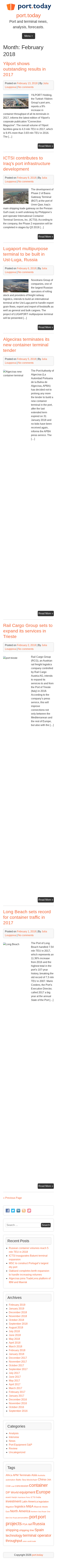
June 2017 (15, 1376)
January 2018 (16, 1354)
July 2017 (14, 1373)
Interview (14, 1437)
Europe (43, 1491)
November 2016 (18, 1403)
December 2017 (18, 1357)
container (38, 1485)
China (42, 1479)
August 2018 (16, 1327)
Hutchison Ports (24, 1497)
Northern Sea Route (38, 1512)
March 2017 (15, 1388)
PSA (24, 1524)
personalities (23, 1518)
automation (10, 1480)
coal (12, 1486)
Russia (38, 1523)
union (25, 1541)
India (38, 1497)
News (12, 1441)
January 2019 (16, 1308)
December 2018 (18, 1312)
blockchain (32, 1479)
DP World (12, 1492)
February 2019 (17, 1304)
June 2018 (15, 1335)
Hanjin (14, 1497)
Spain (39, 1530)
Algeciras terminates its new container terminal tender (26, 345)
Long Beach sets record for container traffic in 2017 (27, 917)
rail (30, 1524)
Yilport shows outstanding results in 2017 (24, 69)
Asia (34, 1475)
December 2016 (18, 1399)
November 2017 (18, 1361)
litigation (10, 1506)
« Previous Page (12, 1198)
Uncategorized (17, 1452)
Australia (41, 1475)
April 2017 (14, 1384)
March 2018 (15, 1346)
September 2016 (18, 1411)
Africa (9, 1475)
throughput (14, 1541)
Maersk (37, 1506)
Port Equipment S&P (20, 1444)
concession (21, 1485)
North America (20, 1511)
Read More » (46, 146)
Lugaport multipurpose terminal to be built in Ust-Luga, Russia (25, 254)
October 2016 (16, 1407)
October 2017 (16, 1365)
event (8, 1497)
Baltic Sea (21, 1479)
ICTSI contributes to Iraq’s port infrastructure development (26, 163)
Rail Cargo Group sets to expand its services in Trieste (28, 631)
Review (13, 1448)
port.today (28, 15)
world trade (31, 1541)
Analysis (14, 1433)
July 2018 (14, 1331)
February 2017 (17, 1392)
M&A (29, 1506)
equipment (27, 1492)
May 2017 (14, 1380)
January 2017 (16, 1395)
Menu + (28, 36)
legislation (43, 1501)
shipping (12, 1530)
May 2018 (14, 1339)
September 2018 (18, 1323)
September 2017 (18, 1369)
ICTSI (33, 1497)
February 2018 (17, 1350)
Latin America (30, 1501)
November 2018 (18, 1316)
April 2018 (14, 1342)
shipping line (26, 1530)
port (33, 1516)
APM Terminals (22, 1475)
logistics (20, 1506)
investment (13, 1501)
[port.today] (28, 10)
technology (14, 1535)
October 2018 (16, 1320)
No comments (26, 87)
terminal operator (37, 1535)
